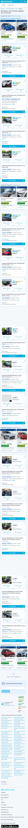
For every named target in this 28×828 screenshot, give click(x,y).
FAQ (2, 799)
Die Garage (3, 804)
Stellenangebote (5, 797)
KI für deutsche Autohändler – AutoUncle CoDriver (12, 817)
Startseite (3, 8)
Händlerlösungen (5, 812)
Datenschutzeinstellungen (7, 819)
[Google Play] (5, 826)
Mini (17, 8)
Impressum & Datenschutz (7, 807)
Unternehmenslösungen (6, 814)
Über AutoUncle (4, 795)
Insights (3, 802)
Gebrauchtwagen (10, 8)
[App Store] (14, 826)
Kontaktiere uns (4, 809)
